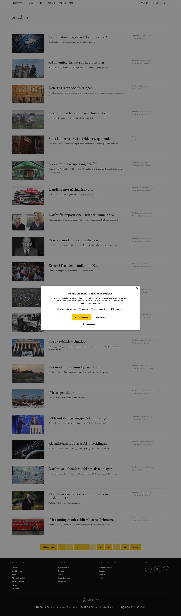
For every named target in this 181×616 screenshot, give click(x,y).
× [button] (137, 288)
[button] (90, 324)
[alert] (90, 308)
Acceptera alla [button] (81, 317)
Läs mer (96, 303)
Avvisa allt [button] (101, 317)
